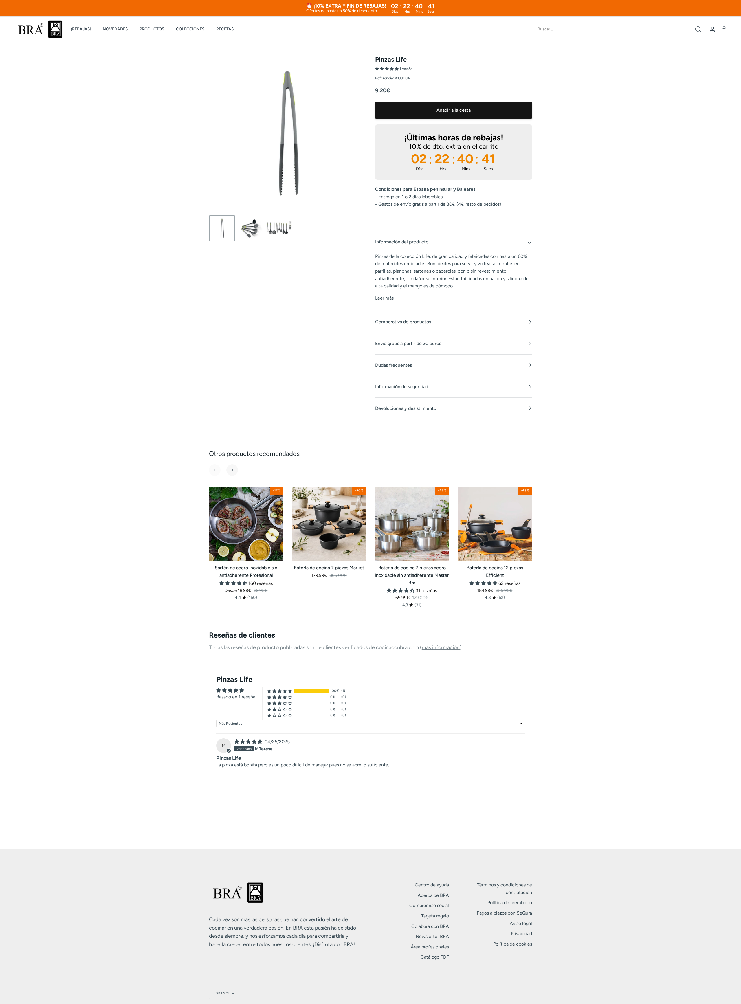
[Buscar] (698, 29)
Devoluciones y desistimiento (405, 408)
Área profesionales (430, 947)
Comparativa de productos (403, 321)
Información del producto (401, 242)
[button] (387, 69)
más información (441, 647)
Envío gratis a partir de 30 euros (408, 343)
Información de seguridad (401, 386)
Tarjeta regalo (435, 916)
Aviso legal (521, 923)
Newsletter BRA (432, 936)
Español (222, 993)
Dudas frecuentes (393, 365)
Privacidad (521, 933)
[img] (248, 741)
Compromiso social (429, 905)
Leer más (384, 298)
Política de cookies (512, 944)
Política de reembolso (509, 902)
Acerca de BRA (433, 895)
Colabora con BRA (430, 926)
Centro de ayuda (432, 885)
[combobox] (612, 29)
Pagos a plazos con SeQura (504, 913)
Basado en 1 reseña (235, 697)
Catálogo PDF (435, 957)
